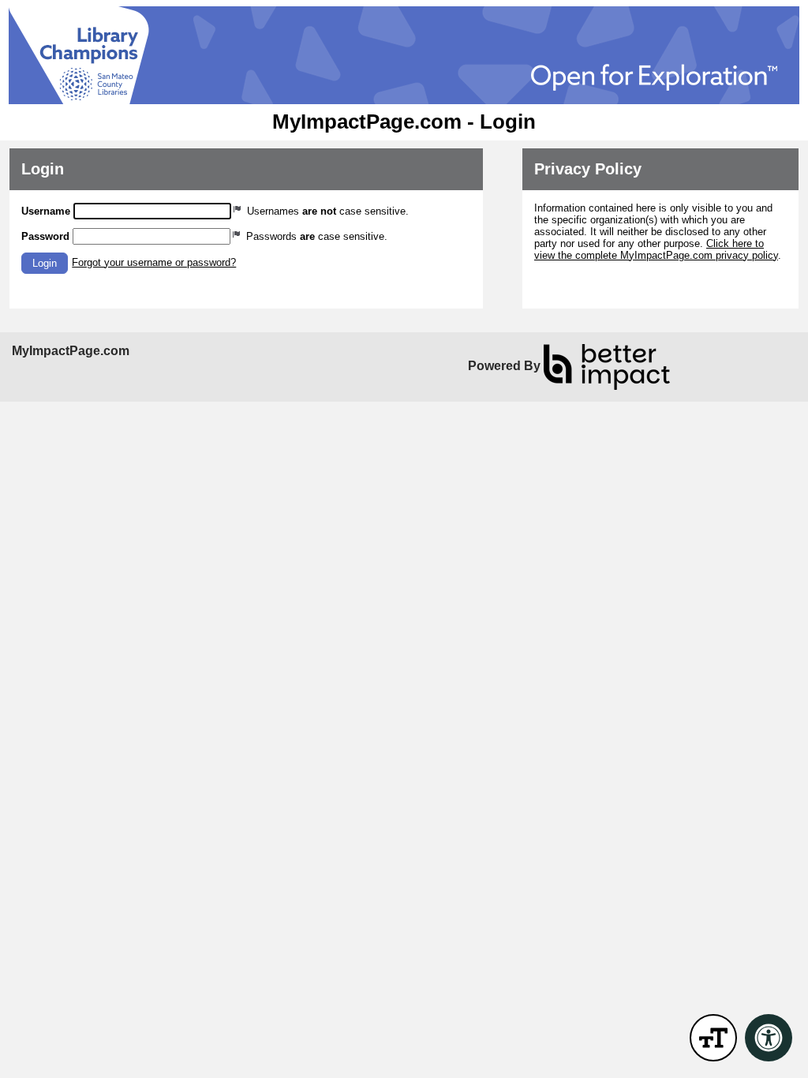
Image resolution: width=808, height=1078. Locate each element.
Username (45, 211)
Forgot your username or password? (154, 262)
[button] (44, 263)
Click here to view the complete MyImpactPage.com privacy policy (656, 249)
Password (45, 236)
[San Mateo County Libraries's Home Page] (404, 55)
